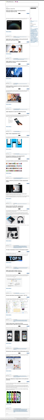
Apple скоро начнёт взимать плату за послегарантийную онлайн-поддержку (14, 271)
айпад (36, 39)
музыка (21, 410)
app (17, 293)
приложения (14, 349)
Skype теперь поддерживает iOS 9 (13, 133)
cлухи (17, 58)
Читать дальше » (8, 31)
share (17, 247)
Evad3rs (22, 267)
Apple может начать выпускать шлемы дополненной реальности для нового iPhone (17, 40)
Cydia (19, 267)
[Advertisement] (22, 4)
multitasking (19, 410)
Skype (19, 247)
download (19, 409)
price (14, 321)
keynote (14, 410)
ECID (35, 31)
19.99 (15, 293)
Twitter (36, 37)
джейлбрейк (16, 268)
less (15, 410)
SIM (18, 247)
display (15, 246)
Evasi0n (23, 267)
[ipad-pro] (14, 192)
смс (22, 247)
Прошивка (34, 39)
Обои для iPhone (19, 411)
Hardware (16, 245)
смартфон (18, 268)
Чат (18, 267)
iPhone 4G (33, 33)
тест (24, 247)
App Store (17, 348)
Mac (22, 293)
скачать (26, 411)
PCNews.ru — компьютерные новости (33, 26)
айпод (37, 39)
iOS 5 (22, 348)
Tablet (23, 247)
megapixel (17, 410)
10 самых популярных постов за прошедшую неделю (17, 249)
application (31, 30)
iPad (21, 246)
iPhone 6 (37, 33)
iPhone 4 (31, 33)
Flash (36, 31)
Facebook (14, 376)
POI (37, 35)
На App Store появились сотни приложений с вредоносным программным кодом (15, 157)
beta (35, 30)
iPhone (14, 59)
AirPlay (15, 267)
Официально (18, 408)
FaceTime (21, 409)
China (15, 409)
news (31, 35)
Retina (16, 59)
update (22, 59)
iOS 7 (17, 320)
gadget (18, 246)
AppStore (16, 319)
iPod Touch (25, 246)
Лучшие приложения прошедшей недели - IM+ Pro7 (16, 295)
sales (15, 247)
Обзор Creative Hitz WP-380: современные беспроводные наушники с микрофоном (14, 207)
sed (33, 36)
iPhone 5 (35, 33)
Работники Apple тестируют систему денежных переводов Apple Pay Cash (16, 11)
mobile (25, 320)
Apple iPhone (34, 29)
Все (15, 58)
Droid (16, 246)
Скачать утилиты (32, 21)
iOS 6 (26, 267)
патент (15, 59)
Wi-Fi (21, 411)
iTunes (24, 320)
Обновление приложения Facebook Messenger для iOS (17, 351)
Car (13, 409)
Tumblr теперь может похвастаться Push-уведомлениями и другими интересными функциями (17, 324)
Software (18, 245)
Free (17, 246)
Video (17, 411)
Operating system (34, 35)
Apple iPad (31, 29)
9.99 (16, 293)
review (13, 247)
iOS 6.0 (16, 320)
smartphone (21, 247)
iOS (25, 267)
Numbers (26, 410)
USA (26, 247)
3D (15, 348)
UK (16, 411)
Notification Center (23, 410)
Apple (17, 267)
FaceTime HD (23, 409)
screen (20, 59)
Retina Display (18, 59)
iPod (23, 246)
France (24, 409)
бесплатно (24, 293)
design (13, 246)
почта (16, 410)
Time (25, 247)
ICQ (13, 320)
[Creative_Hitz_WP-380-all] (12, 239)
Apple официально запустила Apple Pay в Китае (16, 111)
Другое (16, 58)
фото (13, 321)
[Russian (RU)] (31, 18)
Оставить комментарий (9, 57)
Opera (26, 320)
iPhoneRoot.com (10, 1)
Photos (25, 376)
